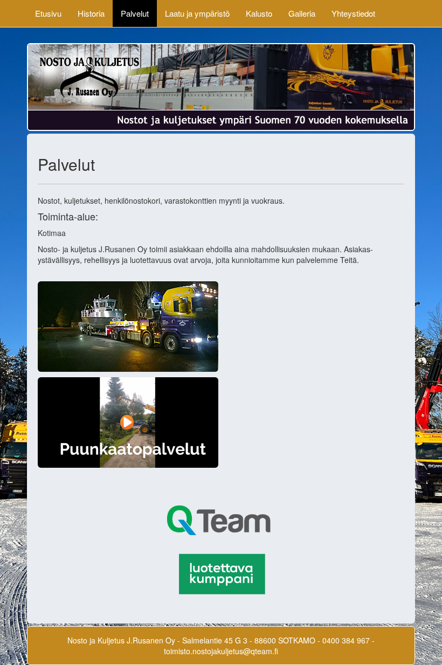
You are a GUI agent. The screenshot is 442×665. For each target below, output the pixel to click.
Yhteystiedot (353, 13)
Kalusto (259, 13)
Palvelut (135, 13)
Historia (91, 13)
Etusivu (48, 13)
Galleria (301, 13)
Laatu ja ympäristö (197, 13)
